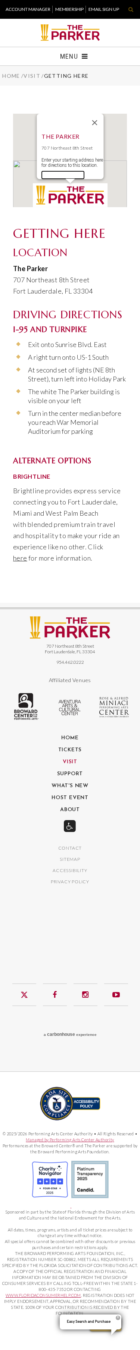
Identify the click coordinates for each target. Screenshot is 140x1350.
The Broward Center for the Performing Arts (25, 706)
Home (11, 76)
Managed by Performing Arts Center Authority (70, 1139)
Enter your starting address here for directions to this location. (72, 162)
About (70, 810)
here (20, 558)
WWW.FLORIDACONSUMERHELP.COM (43, 1295)
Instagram (85, 995)
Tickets (70, 750)
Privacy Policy (70, 882)
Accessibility (70, 870)
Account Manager (28, 9)
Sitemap (70, 859)
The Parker (70, 32)
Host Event (70, 798)
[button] (70, 195)
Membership (69, 9)
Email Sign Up (103, 9)
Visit (32, 76)
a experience (70, 1034)
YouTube (116, 995)
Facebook (55, 995)
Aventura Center (70, 707)
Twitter (24, 995)
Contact (70, 848)
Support (70, 774)
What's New (70, 786)
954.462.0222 (70, 662)
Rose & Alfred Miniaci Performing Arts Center (114, 707)
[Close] (94, 123)
